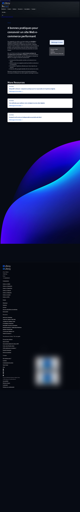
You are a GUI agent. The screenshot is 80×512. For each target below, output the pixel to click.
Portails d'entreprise (7, 350)
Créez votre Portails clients (8, 345)
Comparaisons (6, 281)
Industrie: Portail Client (7, 329)
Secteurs (4, 307)
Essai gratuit (5, 311)
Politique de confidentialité (8, 387)
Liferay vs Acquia (6, 294)
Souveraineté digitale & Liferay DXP (11, 343)
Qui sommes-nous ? (7, 358)
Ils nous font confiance (8, 339)
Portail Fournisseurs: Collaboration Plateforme (12, 327)
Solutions (5, 305)
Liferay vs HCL (6, 297)
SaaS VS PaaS (6, 341)
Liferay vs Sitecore (7, 290)
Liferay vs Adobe (6, 284)
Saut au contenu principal (5, 0)
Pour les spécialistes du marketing (10, 309)
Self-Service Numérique (7, 317)
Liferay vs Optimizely (7, 286)
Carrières (5, 360)
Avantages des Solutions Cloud (9, 321)
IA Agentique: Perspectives (8, 323)
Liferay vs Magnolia (7, 292)
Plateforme (5, 303)
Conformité (5, 385)
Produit (4, 300)
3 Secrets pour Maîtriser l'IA (8, 331)
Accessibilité (5, 381)
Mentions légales (6, 383)
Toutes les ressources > (7, 333)
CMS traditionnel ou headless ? (9, 348)
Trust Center (5, 365)
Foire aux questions (7, 352)
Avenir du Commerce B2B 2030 (9, 319)
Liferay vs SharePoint (7, 288)
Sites (4, 367)
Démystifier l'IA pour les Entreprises (10, 325)
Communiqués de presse (8, 362)
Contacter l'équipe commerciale (7, 16)
